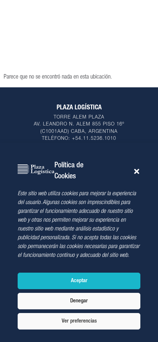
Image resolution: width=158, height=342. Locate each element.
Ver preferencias (79, 321)
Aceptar (79, 281)
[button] (136, 171)
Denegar (79, 301)
